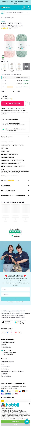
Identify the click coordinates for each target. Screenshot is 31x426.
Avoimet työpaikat (6, 347)
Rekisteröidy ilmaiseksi (7, 361)
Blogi (2, 364)
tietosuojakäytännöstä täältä (17, 302)
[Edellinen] (3, 45)
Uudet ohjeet (5, 369)
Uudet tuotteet (5, 366)
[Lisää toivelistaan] (27, 103)
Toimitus (3, 344)
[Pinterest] (11, 332)
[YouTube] (15, 332)
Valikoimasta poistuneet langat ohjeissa (12, 371)
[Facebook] (7, 332)
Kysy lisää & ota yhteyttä (8, 342)
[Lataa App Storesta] (7, 322)
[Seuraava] (27, 45)
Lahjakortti (4, 374)
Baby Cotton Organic (9, 17)
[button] (28, 7)
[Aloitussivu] (1, 17)
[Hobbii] (5, 7)
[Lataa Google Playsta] (20, 322)
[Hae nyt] (28, 12)
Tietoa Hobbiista (6, 376)
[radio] (15, 77)
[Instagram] (3, 332)
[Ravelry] (20, 332)
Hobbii (3, 21)
